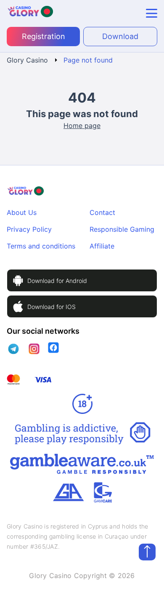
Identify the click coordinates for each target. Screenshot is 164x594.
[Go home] (30, 13)
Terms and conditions (41, 246)
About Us (22, 212)
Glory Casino (27, 60)
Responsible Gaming (122, 229)
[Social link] (14, 349)
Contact (102, 212)
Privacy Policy (29, 229)
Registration (43, 36)
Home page (82, 125)
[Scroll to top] (147, 552)
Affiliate (102, 246)
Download (120, 36)
